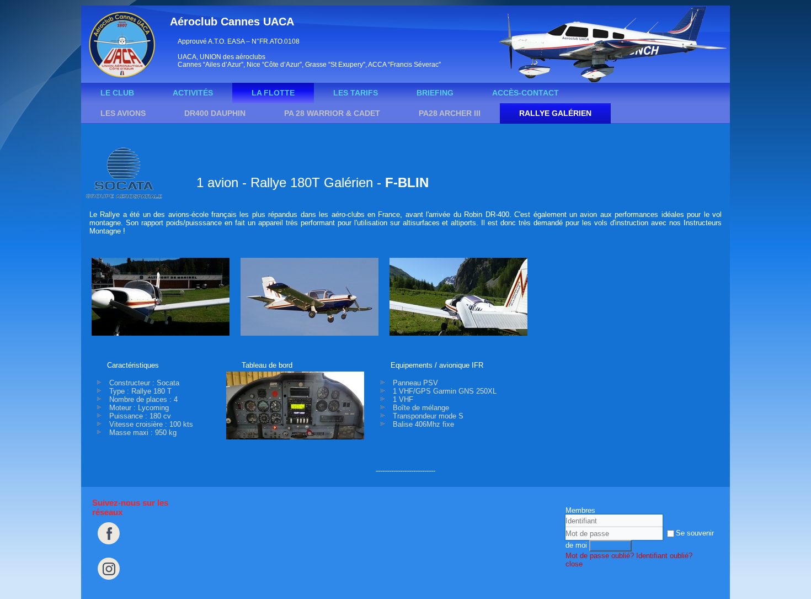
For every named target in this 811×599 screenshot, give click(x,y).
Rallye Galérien (555, 113)
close (574, 564)
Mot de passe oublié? (599, 556)
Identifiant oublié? (664, 556)
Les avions (123, 113)
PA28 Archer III (450, 113)
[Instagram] (108, 583)
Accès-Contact (525, 92)
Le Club (117, 92)
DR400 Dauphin (215, 113)
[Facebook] (108, 547)
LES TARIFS (355, 92)
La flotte (273, 92)
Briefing (435, 92)
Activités (193, 92)
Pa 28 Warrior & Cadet (332, 113)
